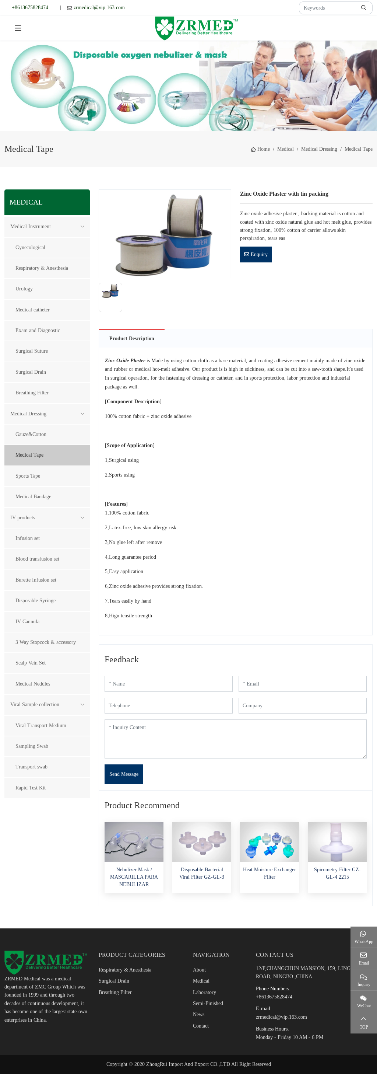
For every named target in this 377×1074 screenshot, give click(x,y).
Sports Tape (27, 476)
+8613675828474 (30, 7)
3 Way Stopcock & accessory (45, 642)
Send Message (123, 774)
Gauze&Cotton (30, 434)
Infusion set (27, 538)
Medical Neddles (32, 684)
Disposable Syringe (35, 600)
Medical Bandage (33, 496)
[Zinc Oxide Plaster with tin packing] (165, 233)
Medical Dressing (28, 413)
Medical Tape (29, 455)
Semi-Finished (208, 1003)
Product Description (131, 338)
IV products (22, 517)
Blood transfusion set (37, 559)
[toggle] (18, 28)
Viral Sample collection (34, 704)
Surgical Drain (30, 372)
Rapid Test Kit (30, 788)
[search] (365, 7)
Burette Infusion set (35, 580)
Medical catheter (32, 310)
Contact (201, 1026)
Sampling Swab (31, 746)
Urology (24, 289)
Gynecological (30, 247)
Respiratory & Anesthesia (41, 268)
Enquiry (258, 254)
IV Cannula (27, 621)
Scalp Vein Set (30, 663)
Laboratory (204, 992)
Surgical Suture (31, 351)
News (198, 1014)
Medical (201, 981)
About (199, 970)
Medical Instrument (30, 226)
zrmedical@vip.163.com (99, 7)
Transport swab (31, 767)
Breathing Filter (32, 392)
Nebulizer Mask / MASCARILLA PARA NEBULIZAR (134, 877)
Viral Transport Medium (40, 725)
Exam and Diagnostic (37, 330)
